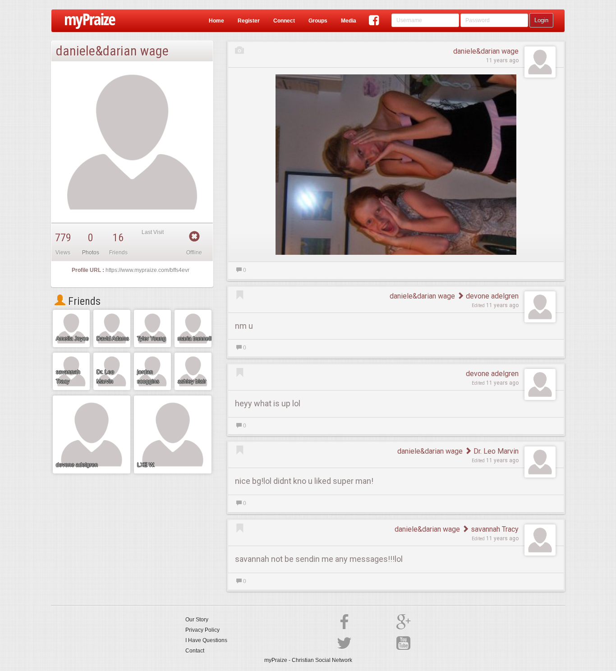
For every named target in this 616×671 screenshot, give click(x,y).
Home (216, 21)
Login (541, 20)
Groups (317, 21)
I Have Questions (206, 640)
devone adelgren (491, 296)
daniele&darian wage (486, 51)
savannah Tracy (494, 529)
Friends (83, 301)
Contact (194, 651)
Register (249, 21)
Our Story (196, 619)
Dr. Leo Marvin (495, 451)
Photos (90, 252)
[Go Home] (86, 20)
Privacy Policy (202, 630)
